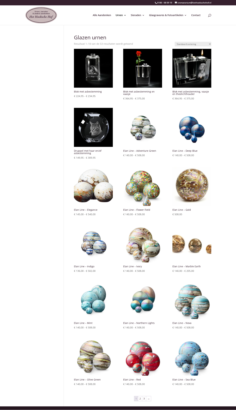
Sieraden (136, 15)
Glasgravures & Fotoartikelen (166, 15)
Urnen (119, 15)
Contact (196, 15)
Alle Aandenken (102, 15)
